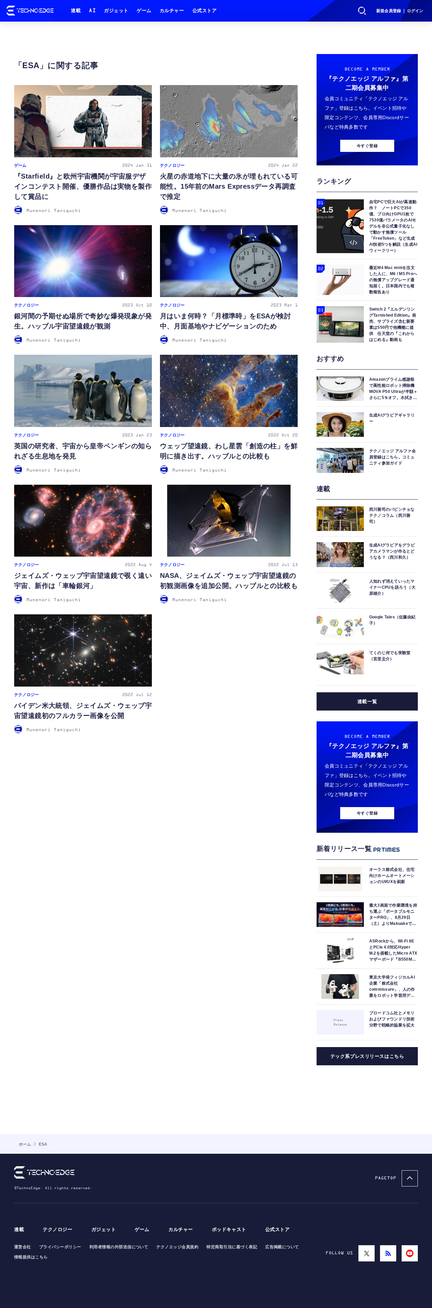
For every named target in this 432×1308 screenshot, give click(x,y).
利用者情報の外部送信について (118, 1247)
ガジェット (116, 10)
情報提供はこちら (31, 1257)
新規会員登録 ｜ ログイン (399, 10)
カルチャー (172, 10)
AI (92, 10)
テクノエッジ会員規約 (177, 1247)
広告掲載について (282, 1247)
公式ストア (204, 10)
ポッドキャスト (229, 1229)
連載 (76, 10)
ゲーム (144, 10)
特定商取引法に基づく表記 (232, 1247)
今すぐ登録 (367, 145)
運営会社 (22, 1247)
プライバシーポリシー (60, 1247)
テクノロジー (57, 1229)
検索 (362, 11)
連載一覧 (367, 701)
